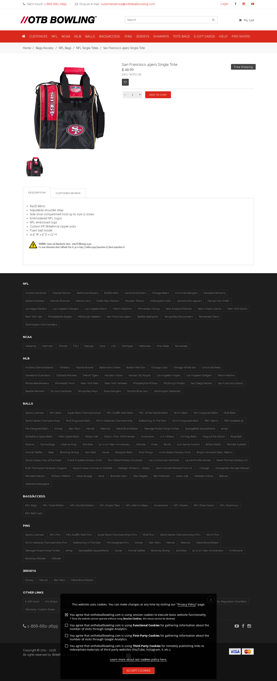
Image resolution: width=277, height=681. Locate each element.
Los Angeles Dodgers (199, 375)
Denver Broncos (60, 300)
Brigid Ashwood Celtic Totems (214, 452)
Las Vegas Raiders (36, 308)
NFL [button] (55, 36)
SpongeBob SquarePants (200, 428)
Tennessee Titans (209, 316)
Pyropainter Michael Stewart (232, 468)
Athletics (64, 367)
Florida (63, 345)
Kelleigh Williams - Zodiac (134, 468)
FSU (75, 345)
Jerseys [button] (142, 36)
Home (27, 48)
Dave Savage (84, 475)
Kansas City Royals (140, 375)
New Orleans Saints (209, 308)
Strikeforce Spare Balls (39, 436)
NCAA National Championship (114, 420)
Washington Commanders (41, 324)
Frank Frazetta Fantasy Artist (84, 460)
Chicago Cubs (159, 367)
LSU (113, 345)
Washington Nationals (167, 391)
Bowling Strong (69, 452)
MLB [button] (77, 36)
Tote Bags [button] (181, 36)
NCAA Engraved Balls (185, 420)
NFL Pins (55, 534)
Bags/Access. (45, 48)
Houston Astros (114, 375)
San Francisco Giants (230, 383)
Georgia (89, 345)
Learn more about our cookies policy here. (138, 659)
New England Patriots (179, 308)
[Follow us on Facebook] (235, 3)
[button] (23, 36)
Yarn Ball (90, 452)
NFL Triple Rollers (53, 505)
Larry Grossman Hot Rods (164, 460)
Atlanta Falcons (61, 292)
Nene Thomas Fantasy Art (232, 460)
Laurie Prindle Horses (198, 460)
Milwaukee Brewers (37, 383)
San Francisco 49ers (119, 316)
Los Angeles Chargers (66, 308)
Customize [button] (38, 36)
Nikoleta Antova (203, 475)
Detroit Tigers (91, 375)
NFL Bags (65, 48)
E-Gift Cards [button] (204, 36)
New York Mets (90, 383)
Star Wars (74, 428)
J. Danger (203, 468)
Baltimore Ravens (87, 292)
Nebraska (145, 345)
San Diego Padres (201, 383)
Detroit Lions (83, 300)
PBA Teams (211, 420)
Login (224, 3)
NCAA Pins (212, 534)
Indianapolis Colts (160, 300)
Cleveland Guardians (37, 375)
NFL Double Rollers (82, 505)
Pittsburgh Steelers (89, 316)
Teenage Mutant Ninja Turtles (161, 428)
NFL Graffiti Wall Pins (79, 534)
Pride (154, 444)
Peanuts (105, 428)
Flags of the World (214, 436)
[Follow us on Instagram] (244, 3)
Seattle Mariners (35, 391)
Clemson (47, 345)
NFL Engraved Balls (206, 412)
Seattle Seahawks (147, 316)
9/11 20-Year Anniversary (114, 444)
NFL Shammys (229, 505)
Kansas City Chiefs (218, 300)
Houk (101, 475)
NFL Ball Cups (33, 513)
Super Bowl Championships (84, 412)
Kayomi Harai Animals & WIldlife (92, 468)
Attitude (140, 444)
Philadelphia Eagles (60, 316)
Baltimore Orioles (109, 367)
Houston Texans (134, 300)
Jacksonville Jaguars (189, 300)
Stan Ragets (140, 475)
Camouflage (47, 444)
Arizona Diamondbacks (39, 367)
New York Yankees (116, 383)
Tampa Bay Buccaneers (178, 316)
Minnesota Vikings (149, 308)
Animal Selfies (34, 452)
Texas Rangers (112, 391)
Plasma (29, 444)
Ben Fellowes (162, 475)
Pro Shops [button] (241, 36)
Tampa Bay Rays (88, 391)
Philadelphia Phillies (145, 383)
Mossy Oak (91, 436)
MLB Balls (230, 412)
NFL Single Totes (87, 48)
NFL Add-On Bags (137, 505)
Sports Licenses (34, 412)
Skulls (167, 444)
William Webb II (61, 475)
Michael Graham (35, 475)
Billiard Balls (213, 444)
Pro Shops (51, 601)
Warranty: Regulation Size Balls (227, 601)
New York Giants (237, 308)
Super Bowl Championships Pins (117, 534)
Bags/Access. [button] (109, 36)
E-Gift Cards (32, 601)
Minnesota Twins (65, 383)
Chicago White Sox (184, 367)
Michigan (127, 345)
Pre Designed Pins (118, 542)
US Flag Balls (188, 436)
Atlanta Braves (84, 367)
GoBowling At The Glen (152, 420)
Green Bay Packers (108, 300)
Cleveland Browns (214, 292)
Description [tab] (36, 192)
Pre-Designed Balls (36, 428)
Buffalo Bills (111, 292)
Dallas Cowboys (34, 300)
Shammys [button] (161, 36)
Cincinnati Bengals (186, 292)
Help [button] (223, 36)
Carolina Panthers (135, 292)
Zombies (87, 444)
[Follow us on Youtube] (252, 3)
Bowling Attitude (35, 558)
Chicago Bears (160, 292)
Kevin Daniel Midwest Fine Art (174, 468)
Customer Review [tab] (68, 193)
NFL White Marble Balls (153, 412)
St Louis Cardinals (61, 391)
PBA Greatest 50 (234, 420)
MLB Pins (148, 534)
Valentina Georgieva (37, 483)
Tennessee (181, 345)
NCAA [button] (66, 36)
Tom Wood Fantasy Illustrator (125, 460)
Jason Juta (182, 475)
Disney (58, 428)
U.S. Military (167, 436)
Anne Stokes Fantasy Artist (175, 452)
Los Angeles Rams (96, 308)
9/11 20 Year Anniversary (207, 550)
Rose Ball (236, 436)
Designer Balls (124, 452)
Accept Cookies (139, 670)
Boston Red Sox (135, 367)
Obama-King (68, 444)
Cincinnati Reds (211, 367)
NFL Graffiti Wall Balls (120, 412)
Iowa (102, 345)
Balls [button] (90, 36)
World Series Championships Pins (180, 534)
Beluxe (223, 475)
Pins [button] (128, 36)
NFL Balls (55, 412)
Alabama (30, 345)
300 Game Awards (188, 444)
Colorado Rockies (66, 375)
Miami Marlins (226, 375)
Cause (105, 452)
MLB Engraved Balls (78, 420)
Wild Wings (145, 452)
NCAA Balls (181, 412)
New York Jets (33, 316)
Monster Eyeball (236, 444)
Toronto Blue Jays (137, 391)
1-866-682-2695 (42, 626)
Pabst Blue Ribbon (127, 428)
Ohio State (163, 345)
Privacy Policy (187, 604)
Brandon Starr (118, 475)
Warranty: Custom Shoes (40, 609)
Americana (147, 436)
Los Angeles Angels (168, 375)
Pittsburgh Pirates (174, 383)
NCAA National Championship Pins (46, 542)
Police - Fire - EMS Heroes (119, 436)
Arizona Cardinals (35, 292)
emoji (224, 428)
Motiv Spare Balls (68, 436)
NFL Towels (181, 505)
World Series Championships (42, 420)
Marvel (90, 428)
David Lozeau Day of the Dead (43, 460)
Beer (51, 452)
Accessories (161, 505)
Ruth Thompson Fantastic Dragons (46, 468)
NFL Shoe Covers (204, 505)
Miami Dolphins (122, 308)
